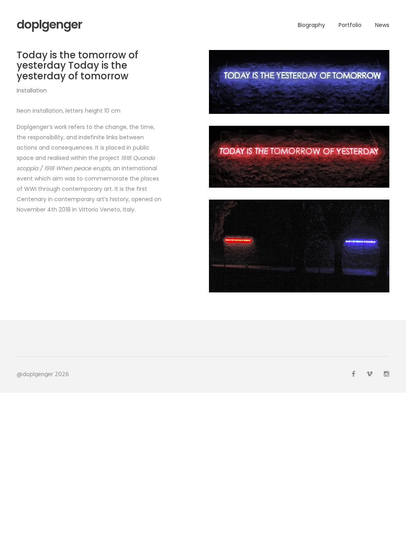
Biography (311, 25)
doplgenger (49, 25)
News (382, 25)
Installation (32, 90)
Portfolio (350, 25)
